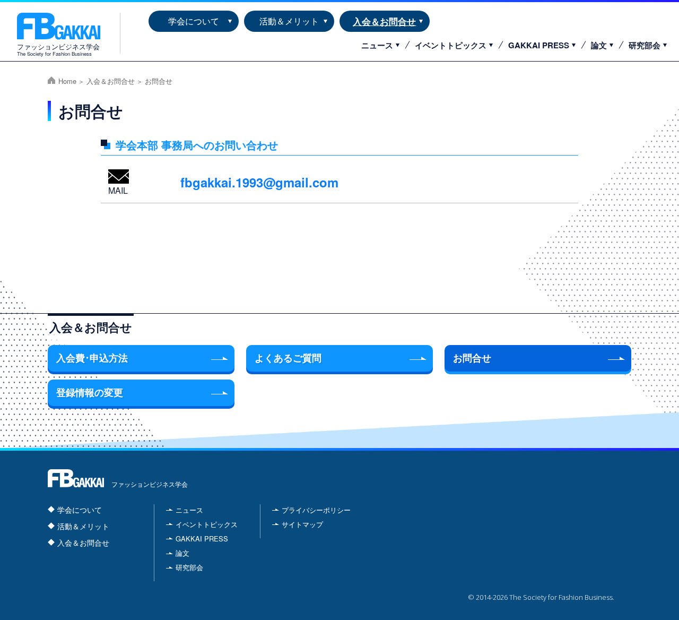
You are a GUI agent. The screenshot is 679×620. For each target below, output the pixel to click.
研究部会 (644, 45)
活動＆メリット (289, 21)
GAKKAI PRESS (538, 45)
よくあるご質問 (288, 358)
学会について (193, 21)
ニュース (377, 45)
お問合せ (472, 358)
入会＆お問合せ (384, 21)
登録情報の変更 (89, 393)
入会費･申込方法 (92, 358)
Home (67, 81)
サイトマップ (302, 524)
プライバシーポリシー (316, 510)
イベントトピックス (450, 45)
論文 (599, 45)
